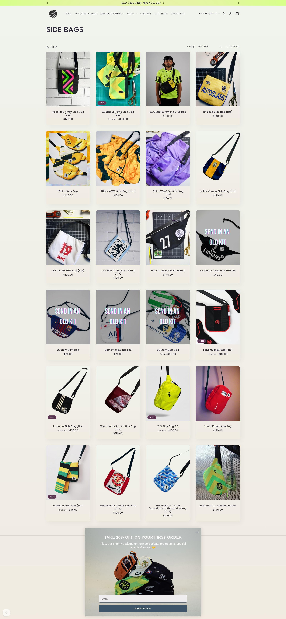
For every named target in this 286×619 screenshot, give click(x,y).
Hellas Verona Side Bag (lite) (217, 191)
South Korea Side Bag (218, 426)
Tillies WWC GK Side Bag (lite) (168, 193)
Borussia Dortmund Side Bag (168, 111)
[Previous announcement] (47, 3)
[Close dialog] (197, 532)
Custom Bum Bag (68, 349)
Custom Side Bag (168, 349)
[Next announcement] (239, 3)
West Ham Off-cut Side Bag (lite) (118, 428)
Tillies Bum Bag (68, 191)
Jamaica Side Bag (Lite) (68, 426)
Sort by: (191, 46)
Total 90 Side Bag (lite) (218, 349)
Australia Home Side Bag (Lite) (118, 113)
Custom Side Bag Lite (118, 349)
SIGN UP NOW (143, 608)
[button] (112, 14)
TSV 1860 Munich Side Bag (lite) (118, 272)
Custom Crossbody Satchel (217, 270)
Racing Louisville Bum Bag (168, 270)
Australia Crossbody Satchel (217, 505)
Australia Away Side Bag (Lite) (68, 113)
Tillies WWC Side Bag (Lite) (118, 191)
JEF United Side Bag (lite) (68, 270)
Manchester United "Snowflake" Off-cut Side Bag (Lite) (168, 508)
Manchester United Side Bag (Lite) (118, 507)
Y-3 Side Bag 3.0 (168, 426)
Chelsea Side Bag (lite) (218, 111)
